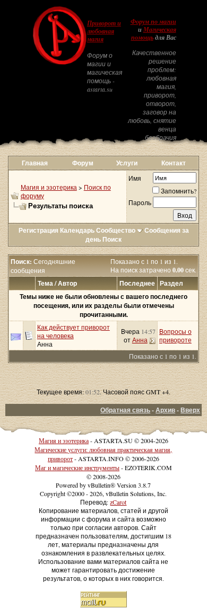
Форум (82, 162)
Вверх (190, 409)
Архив (165, 409)
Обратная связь (125, 409)
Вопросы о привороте (175, 335)
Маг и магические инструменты (77, 467)
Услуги (126, 162)
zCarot (118, 502)
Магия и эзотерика (49, 187)
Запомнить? (178, 191)
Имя (134, 178)
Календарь (77, 230)
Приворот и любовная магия (104, 31)
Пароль (139, 202)
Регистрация (38, 230)
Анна (45, 344)
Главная (35, 162)
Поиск (112, 239)
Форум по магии (153, 21)
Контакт (173, 162)
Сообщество (115, 230)
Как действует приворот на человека (73, 331)
